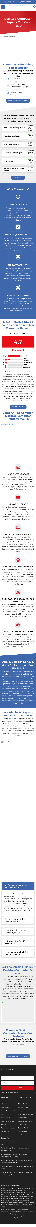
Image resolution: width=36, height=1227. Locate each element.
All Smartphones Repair (25, 1114)
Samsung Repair (23, 1107)
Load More (18, 178)
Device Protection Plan (8, 1111)
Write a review (18, 407)
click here (23, 728)
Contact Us (5, 1124)
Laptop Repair (22, 1131)
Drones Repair (22, 1124)
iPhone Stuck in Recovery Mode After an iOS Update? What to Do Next (15, 1155)
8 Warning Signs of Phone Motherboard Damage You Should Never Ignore (17, 1161)
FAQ (2, 1114)
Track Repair (26, 2)
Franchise (4, 1135)
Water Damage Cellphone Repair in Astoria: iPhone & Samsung (15, 1149)
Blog (2, 1144)
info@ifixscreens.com (19, 1218)
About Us (4, 1104)
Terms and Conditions (8, 1128)
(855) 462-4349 (6, 1092)
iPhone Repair (22, 1104)
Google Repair (22, 1111)
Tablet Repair (22, 1118)
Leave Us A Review (7, 1121)
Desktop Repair (23, 1128)
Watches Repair (23, 1135)
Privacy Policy (5, 1131)
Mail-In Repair (5, 1107)
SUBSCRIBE (18, 1088)
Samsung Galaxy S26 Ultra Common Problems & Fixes (17, 1168)
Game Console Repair (25, 1121)
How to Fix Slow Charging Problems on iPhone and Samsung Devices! (16, 1174)
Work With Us (5, 1118)
